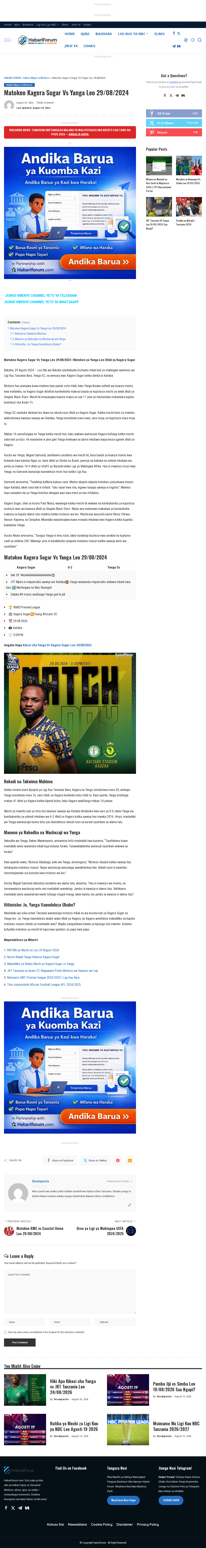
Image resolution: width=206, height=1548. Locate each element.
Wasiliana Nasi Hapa (123, 1500)
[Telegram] (174, 46)
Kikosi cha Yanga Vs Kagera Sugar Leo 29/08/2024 (57, 645)
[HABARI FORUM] (37, 40)
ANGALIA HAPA (79, 134)
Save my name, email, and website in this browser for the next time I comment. (46, 1332)
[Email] (130, 1160)
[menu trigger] (10, 40)
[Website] (129, 1205)
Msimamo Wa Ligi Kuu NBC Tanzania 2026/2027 (176, 1426)
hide (26, 322)
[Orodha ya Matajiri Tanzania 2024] (189, 207)
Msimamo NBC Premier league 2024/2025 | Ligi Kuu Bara (43, 977)
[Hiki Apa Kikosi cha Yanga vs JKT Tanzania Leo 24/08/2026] (25, 1390)
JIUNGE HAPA (171, 1500)
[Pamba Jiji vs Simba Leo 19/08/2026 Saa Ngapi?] (128, 1390)
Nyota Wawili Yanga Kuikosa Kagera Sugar (33, 957)
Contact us (175, 82)
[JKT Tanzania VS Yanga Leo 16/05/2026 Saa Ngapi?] (159, 207)
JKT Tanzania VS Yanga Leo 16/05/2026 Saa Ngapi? (157, 224)
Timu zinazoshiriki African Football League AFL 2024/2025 (44, 985)
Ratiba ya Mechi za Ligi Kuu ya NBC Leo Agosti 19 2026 (74, 1426)
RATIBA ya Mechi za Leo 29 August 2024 (33, 950)
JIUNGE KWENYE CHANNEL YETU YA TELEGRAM (41, 295)
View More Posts (118, 1181)
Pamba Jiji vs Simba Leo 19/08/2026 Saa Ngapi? (174, 1386)
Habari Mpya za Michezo (19, 85)
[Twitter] (178, 33)
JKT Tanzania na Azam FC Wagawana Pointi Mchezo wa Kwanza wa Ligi (52, 971)
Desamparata (40, 1181)
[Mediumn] (178, 46)
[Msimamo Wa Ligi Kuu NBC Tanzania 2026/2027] (128, 1429)
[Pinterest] (118, 1160)
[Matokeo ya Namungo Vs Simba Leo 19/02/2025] (189, 165)
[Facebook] (174, 33)
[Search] (199, 40)
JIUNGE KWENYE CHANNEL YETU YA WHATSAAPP (41, 302)
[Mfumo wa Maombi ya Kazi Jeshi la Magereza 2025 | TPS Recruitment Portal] (159, 165)
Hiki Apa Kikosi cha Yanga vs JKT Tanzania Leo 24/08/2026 (73, 1386)
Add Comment (46, 102)
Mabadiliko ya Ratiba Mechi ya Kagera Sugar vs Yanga (40, 964)
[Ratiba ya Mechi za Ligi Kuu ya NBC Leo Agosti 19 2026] (25, 1429)
